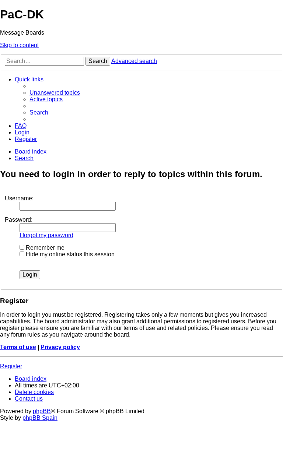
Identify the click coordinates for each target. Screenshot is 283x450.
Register (11, 366)
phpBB (42, 411)
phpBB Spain (39, 418)
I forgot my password (46, 235)
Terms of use (18, 347)
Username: (19, 198)
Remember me (44, 248)
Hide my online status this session (69, 254)
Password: (18, 220)
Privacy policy (60, 347)
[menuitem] (54, 92)
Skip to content (19, 45)
